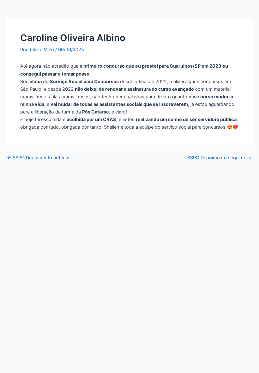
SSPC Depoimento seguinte (219, 158)
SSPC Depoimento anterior (38, 158)
